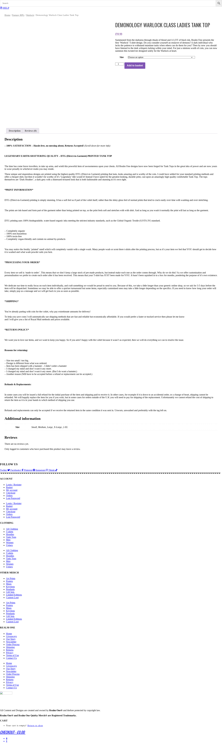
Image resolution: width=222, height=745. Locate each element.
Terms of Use (12, 655)
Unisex (9, 545)
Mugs (8, 584)
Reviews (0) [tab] (31, 130)
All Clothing (12, 529)
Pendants (10, 589)
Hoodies (10, 534)
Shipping (10, 647)
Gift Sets (10, 592)
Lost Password (13, 498)
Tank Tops (11, 537)
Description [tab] (15, 130)
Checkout (10, 493)
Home (7, 15)
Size (122, 57)
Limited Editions (14, 594)
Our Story (11, 639)
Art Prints (10, 578)
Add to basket (135, 65)
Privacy (9, 652)
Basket (9, 487)
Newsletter (11, 641)
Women (9, 542)
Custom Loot (12, 597)
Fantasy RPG (18, 15)
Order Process (12, 644)
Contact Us (11, 658)
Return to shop (35, 725)
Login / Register (13, 484)
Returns (9, 650)
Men (8, 540)
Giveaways (11, 636)
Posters (9, 581)
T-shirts (9, 531)
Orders (9, 495)
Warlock (30, 15)
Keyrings (10, 586)
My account (11, 490)
